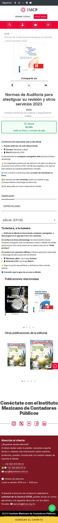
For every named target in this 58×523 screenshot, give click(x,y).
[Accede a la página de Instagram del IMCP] (19, 3)
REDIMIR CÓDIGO (22, 16)
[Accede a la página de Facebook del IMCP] (15, 3)
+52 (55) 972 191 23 (14, 464)
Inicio (7, 33)
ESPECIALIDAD (12, 206)
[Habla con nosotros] (52, 508)
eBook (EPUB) (13, 220)
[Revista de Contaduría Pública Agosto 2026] (41, 354)
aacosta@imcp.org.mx (24, 504)
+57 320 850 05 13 (16, 467)
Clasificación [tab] (7, 195)
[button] (24, 327)
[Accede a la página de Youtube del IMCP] (30, 3)
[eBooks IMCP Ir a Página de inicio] (29, 9)
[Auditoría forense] (16, 300)
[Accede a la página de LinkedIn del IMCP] (26, 3)
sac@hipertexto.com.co (16, 471)
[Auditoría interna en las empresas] (41, 300)
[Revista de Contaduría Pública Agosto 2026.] (16, 354)
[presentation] (27, 322)
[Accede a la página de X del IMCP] (22, 3)
